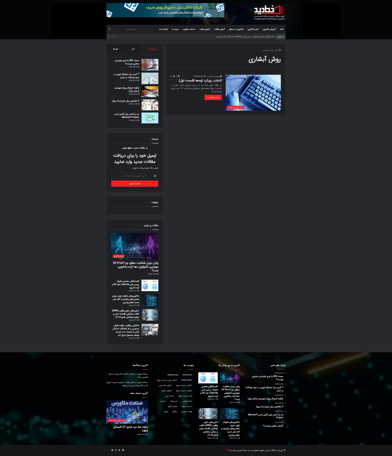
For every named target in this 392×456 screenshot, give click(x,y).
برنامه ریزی (170, 395)
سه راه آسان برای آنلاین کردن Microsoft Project (126, 115)
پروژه (166, 411)
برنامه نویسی (187, 401)
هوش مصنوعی (186, 411)
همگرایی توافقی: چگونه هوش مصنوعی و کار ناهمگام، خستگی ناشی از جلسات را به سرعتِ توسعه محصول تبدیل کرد (125, 330)
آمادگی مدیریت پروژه (184, 385)
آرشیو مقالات (219, 29)
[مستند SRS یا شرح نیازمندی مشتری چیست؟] (149, 64)
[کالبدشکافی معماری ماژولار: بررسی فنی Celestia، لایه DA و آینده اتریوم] (149, 285)
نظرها (115, 49)
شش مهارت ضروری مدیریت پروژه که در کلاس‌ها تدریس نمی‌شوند (127, 384)
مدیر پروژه (174, 401)
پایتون (174, 411)
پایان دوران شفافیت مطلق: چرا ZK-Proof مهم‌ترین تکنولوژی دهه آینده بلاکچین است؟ (135, 267)
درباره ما (175, 29)
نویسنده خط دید (213, 76)
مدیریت (163, 401)
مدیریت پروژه (187, 406)
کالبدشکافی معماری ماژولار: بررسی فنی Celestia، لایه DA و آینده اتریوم (125, 284)
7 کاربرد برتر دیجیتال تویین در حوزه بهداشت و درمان (126, 75)
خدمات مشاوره (189, 29)
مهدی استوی (172, 406)
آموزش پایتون (166, 390)
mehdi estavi (186, 380)
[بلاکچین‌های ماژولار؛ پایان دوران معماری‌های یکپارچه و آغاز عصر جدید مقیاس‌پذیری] (149, 300)
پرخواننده (152, 49)
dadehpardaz (173, 374)
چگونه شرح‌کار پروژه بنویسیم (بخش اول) (127, 89)
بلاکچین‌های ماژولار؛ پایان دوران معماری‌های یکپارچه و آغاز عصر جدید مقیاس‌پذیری (125, 299)
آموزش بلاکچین (269, 29)
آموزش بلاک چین (165, 385)
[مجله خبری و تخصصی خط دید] (269, 12)
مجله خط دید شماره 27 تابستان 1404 (130, 429)
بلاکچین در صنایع (236, 29)
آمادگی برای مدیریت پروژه (167, 380)
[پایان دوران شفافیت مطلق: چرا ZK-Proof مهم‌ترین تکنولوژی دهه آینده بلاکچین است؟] (230, 377)
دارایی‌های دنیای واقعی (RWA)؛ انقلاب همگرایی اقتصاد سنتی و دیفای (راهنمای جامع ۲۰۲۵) (125, 314)
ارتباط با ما (163, 29)
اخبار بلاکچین (253, 29)
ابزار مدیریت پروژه (185, 395)
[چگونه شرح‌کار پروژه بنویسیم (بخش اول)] (149, 91)
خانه (281, 29)
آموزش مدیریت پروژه (184, 390)
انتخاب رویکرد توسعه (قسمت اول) (200, 80)
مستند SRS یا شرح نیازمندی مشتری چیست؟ (127, 62)
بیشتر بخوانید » (213, 97)
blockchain (187, 374)
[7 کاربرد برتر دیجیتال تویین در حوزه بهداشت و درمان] (149, 78)
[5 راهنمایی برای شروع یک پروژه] (149, 104)
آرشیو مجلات (204, 29)
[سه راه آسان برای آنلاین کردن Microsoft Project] (149, 118)
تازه (133, 49)
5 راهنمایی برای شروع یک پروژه (125, 101)
